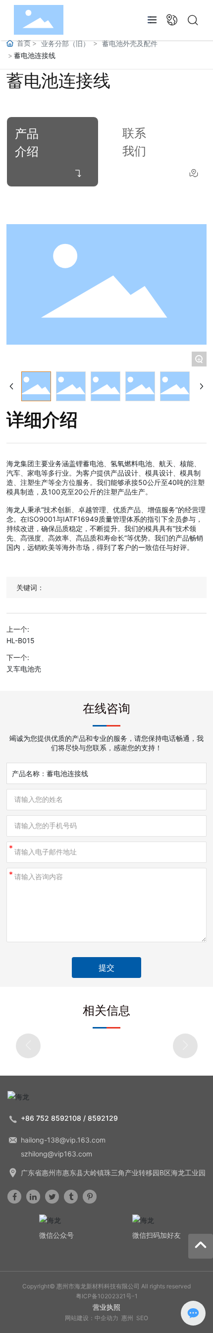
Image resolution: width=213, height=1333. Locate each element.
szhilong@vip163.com (56, 1154)
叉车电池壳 (23, 669)
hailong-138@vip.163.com (63, 1140)
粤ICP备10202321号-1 (107, 1296)
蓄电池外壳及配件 (130, 43)
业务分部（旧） (65, 43)
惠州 (127, 1318)
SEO (142, 1318)
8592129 (103, 1118)
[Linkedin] (33, 1197)
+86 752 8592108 (51, 1118)
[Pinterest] (90, 1197)
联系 (134, 133)
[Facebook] (14, 1197)
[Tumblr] (71, 1197)
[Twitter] (52, 1197)
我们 (134, 151)
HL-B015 (20, 640)
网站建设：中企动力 (91, 1318)
